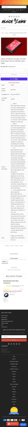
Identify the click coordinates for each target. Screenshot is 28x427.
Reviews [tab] (4, 261)
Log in (17, 9)
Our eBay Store (4, 326)
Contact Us (14, 401)
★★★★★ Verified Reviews (9, 9)
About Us (14, 358)
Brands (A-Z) (14, 366)
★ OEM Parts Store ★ (14, 369)
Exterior (14, 376)
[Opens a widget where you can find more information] (23, 424)
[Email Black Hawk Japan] (19, 16)
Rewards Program (4, 323)
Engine (14, 389)
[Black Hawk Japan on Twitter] (9, 16)
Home (14, 356)
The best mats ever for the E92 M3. (13, 291)
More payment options (14, 82)
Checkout (14, 11)
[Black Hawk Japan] (14, 21)
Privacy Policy (4, 317)
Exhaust (14, 374)
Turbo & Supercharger (14, 384)
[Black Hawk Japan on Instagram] (16, 16)
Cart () (23, 9)
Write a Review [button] (14, 258)
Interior (14, 379)
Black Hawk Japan (8, 416)
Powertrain (14, 391)
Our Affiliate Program (14, 363)
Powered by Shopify (22, 416)
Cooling (14, 381)
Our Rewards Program (14, 361)
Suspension (14, 386)
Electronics (14, 371)
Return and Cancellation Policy (7, 321)
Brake (14, 394)
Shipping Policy (4, 319)
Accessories (14, 399)
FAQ (2, 325)
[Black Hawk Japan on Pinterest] (14, 16)
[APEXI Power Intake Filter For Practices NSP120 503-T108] (14, 47)
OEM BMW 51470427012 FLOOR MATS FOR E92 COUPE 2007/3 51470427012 (6, 300)
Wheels (14, 396)
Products (6, 32)
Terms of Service (4, 315)
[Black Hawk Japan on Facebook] (12, 16)
